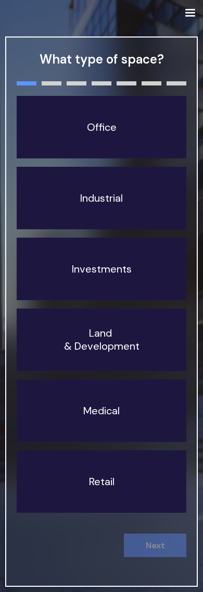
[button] (190, 13)
